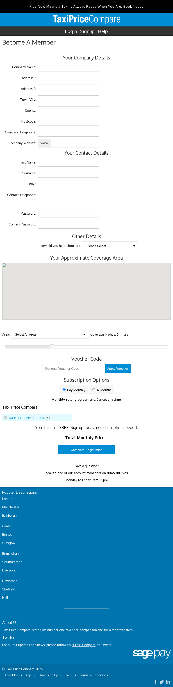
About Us (11, 675)
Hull (5, 597)
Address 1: (29, 78)
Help (103, 31)
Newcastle (10, 581)
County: (30, 110)
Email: (32, 184)
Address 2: (28, 89)
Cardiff (7, 526)
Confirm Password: (22, 224)
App (28, 675)
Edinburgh (9, 515)
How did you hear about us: (60, 246)
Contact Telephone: (21, 195)
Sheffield (8, 589)
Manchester (10, 507)
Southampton (12, 562)
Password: (28, 213)
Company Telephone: (20, 132)
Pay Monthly (75, 390)
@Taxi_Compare (84, 645)
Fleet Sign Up (48, 675)
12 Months (104, 390)
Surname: (29, 173)
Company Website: (22, 143)
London (7, 499)
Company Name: (24, 67)
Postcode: (28, 121)
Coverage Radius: (109, 334)
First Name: (28, 162)
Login (71, 31)
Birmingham (11, 553)
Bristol (7, 534)
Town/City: (28, 100)
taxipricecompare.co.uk (26, 418)
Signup (87, 31)
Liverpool (9, 570)
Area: (6, 334)
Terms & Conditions (93, 675)
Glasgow (8, 543)
